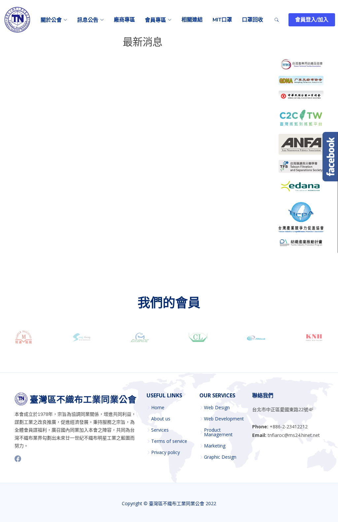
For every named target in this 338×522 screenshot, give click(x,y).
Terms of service (169, 441)
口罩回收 (252, 19)
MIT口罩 (222, 19)
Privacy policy (165, 452)
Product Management (218, 432)
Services (160, 430)
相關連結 (192, 19)
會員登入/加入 (311, 19)
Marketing (214, 446)
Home (157, 407)
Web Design (217, 407)
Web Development (224, 418)
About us (160, 418)
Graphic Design (220, 457)
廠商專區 (124, 19)
